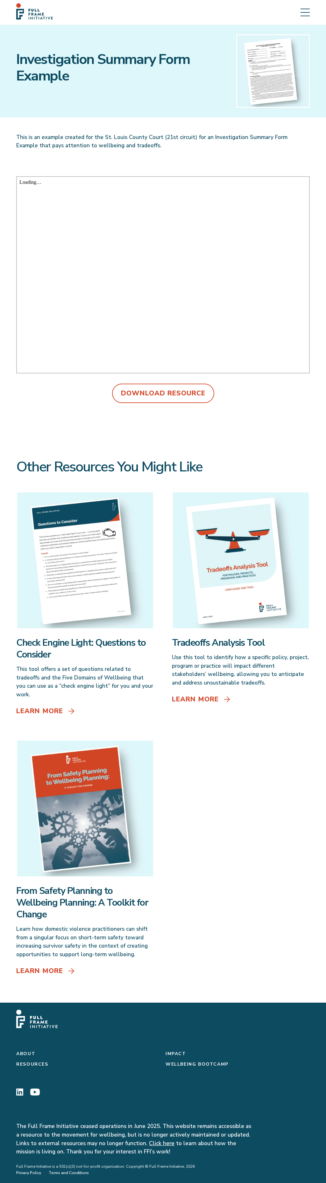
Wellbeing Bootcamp (197, 1064)
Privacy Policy (28, 1172)
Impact (176, 1054)
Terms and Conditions (69, 1172)
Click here (161, 1143)
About (25, 1054)
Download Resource (163, 393)
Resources (32, 1064)
